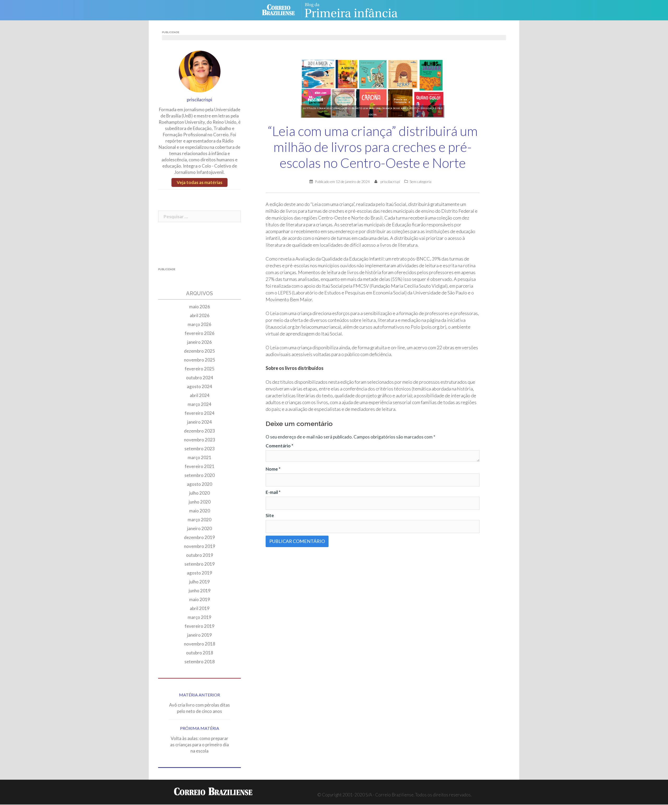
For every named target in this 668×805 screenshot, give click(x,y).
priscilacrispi (390, 181)
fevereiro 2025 (199, 368)
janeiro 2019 (199, 635)
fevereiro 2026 (199, 333)
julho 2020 (199, 493)
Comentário (279, 445)
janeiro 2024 (199, 422)
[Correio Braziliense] (282, 9)
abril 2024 (200, 395)
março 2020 (199, 519)
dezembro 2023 (199, 431)
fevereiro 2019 (199, 626)
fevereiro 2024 (199, 413)
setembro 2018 (199, 661)
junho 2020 (200, 502)
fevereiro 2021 (199, 466)
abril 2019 (200, 608)
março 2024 (199, 404)
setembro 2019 (199, 564)
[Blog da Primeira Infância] (355, 9)
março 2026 (199, 324)
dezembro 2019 (199, 537)
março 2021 (199, 457)
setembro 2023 (199, 448)
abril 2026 (200, 315)
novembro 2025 (199, 360)
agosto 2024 (199, 386)
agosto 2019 (199, 573)
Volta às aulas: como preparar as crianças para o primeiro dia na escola (199, 745)
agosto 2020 (199, 484)
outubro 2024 (199, 377)
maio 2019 (199, 599)
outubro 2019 (199, 555)
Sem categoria (420, 181)
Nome (273, 469)
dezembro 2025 (199, 351)
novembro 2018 (199, 644)
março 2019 (199, 617)
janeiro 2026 (199, 342)
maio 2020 (199, 510)
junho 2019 (200, 590)
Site (270, 515)
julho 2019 (199, 581)
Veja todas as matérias (199, 182)
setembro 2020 (199, 475)
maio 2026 (199, 306)
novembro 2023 (199, 439)
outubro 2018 (199, 652)
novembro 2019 (199, 546)
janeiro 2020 (199, 528)
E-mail (273, 492)
